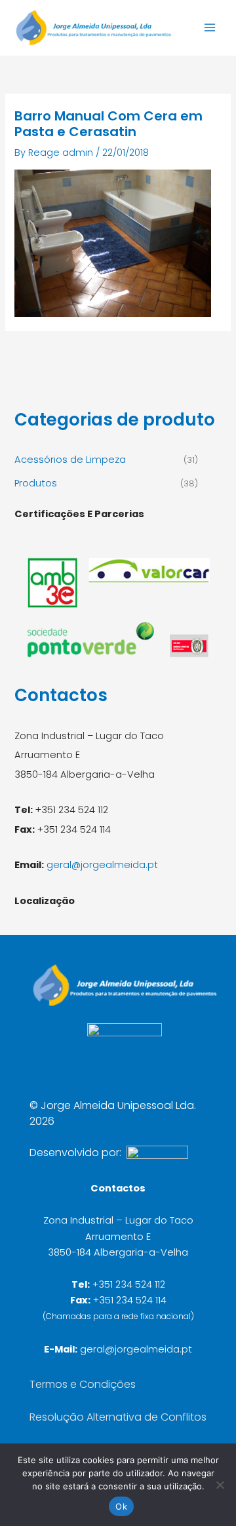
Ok (121, 1506)
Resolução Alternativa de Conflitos (118, 1417)
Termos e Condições (83, 1384)
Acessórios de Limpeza (70, 459)
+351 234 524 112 (128, 1284)
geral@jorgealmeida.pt (102, 864)
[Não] (219, 1484)
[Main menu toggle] (210, 27)
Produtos (35, 483)
